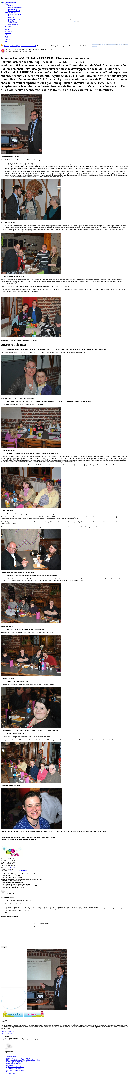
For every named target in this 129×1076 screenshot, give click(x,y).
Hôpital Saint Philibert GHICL (15, 1063)
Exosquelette (12, 16)
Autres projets (12, 22)
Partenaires (8, 26)
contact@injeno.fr (10, 867)
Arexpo (8, 1055)
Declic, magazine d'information (15, 1070)
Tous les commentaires (7, 1031)
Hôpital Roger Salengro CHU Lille (16, 1062)
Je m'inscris (7, 1041)
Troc (6, 41)
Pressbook (8, 29)
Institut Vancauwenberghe (13, 1068)
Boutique (7, 39)
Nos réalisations (13, 24)
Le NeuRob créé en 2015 (15, 19)
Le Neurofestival (13, 17)
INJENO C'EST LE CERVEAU (17, 871)
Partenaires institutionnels (28, 46)
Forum (6, 36)
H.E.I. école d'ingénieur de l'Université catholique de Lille (23, 1060)
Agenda (7, 28)
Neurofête (11, 21)
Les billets (8, 33)
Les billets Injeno (15, 46)
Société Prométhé (11, 1056)
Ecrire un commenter (7, 1033)
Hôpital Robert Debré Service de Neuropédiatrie (20, 1058)
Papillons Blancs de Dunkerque (15, 1067)
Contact (7, 34)
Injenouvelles (8, 31)
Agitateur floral (10, 1073)
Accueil (6, 46)
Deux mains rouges (11, 1072)
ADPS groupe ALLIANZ (13, 1065)
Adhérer (7, 38)
